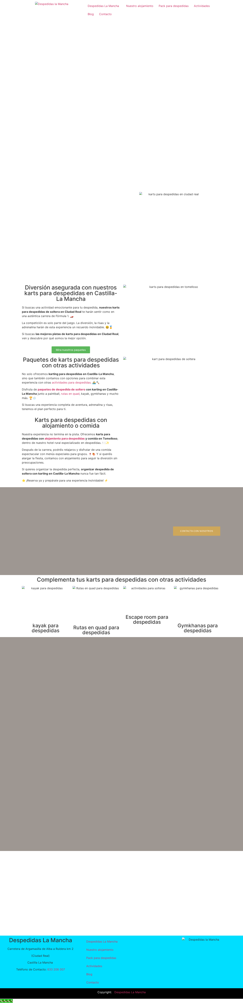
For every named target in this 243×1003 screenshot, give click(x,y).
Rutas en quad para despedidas (96, 629)
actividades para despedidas (71, 382)
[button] (104, 6)
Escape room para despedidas (147, 619)
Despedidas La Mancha (103, 6)
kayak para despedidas (45, 628)
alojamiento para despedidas (65, 438)
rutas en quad (70, 393)
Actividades (202, 6)
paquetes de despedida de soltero (61, 389)
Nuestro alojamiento (139, 6)
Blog (91, 14)
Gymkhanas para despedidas (198, 628)
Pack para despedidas (174, 6)
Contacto (105, 14)
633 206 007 (56, 969)
